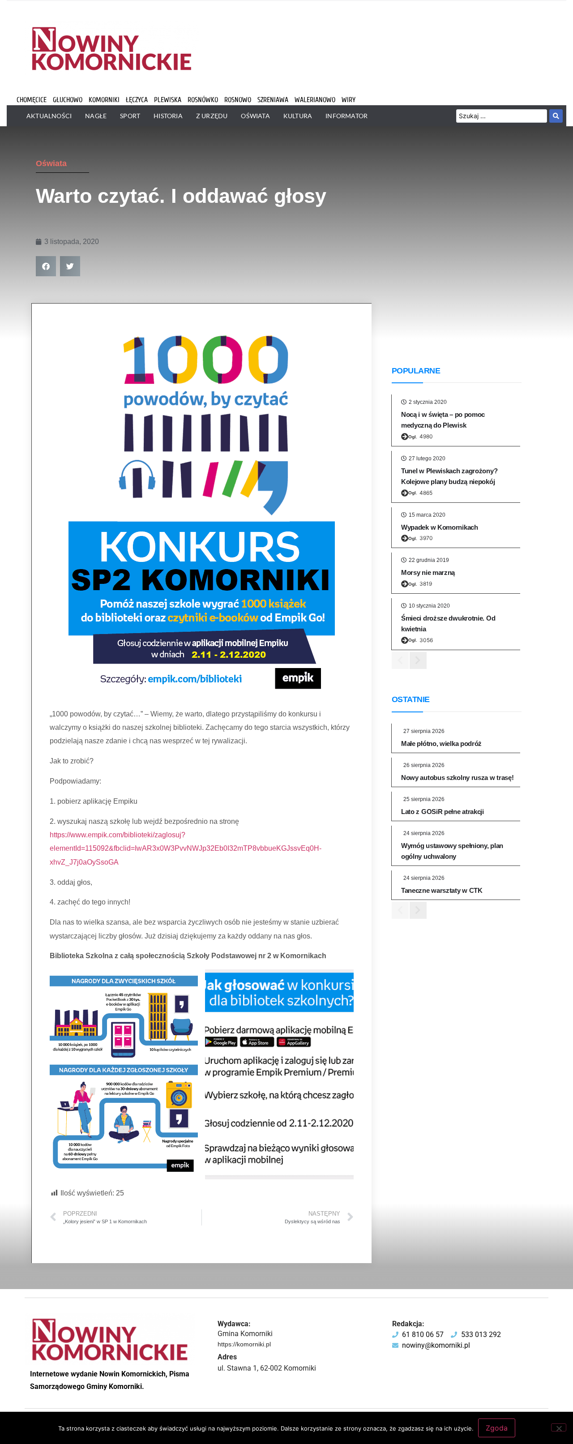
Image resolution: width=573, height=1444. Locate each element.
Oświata (51, 163)
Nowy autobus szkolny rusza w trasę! (457, 777)
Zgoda (497, 1427)
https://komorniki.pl (244, 1344)
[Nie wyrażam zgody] (558, 1427)
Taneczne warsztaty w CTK (442, 890)
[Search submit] (556, 116)
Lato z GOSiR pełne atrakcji (442, 811)
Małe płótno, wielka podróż (441, 743)
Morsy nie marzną (428, 572)
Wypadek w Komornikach (439, 527)
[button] (46, 266)
